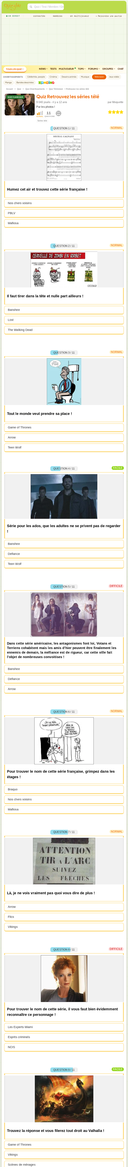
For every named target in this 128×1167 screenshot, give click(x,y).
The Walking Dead (20, 330)
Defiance (14, 554)
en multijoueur (79, 16)
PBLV (11, 213)
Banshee (14, 310)
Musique (85, 76)
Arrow (12, 437)
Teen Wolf (14, 447)
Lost (11, 320)
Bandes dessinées (25, 82)
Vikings (13, 926)
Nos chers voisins (20, 203)
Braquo (13, 789)
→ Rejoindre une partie (109, 16)
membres (57, 16)
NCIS (11, 1047)
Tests (53, 68)
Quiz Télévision (56, 89)
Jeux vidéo (114, 76)
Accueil (9, 89)
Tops (81, 68)
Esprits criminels (19, 1037)
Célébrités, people (36, 76)
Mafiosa (13, 223)
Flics (11, 916)
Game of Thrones (20, 427)
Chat (121, 68)
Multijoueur (66, 68)
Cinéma (53, 76)
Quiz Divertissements (35, 89)
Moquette (117, 102)
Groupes (108, 68)
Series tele (42, 121)
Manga (8, 82)
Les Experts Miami (20, 1027)
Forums (93, 68)
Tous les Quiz (14, 69)
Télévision (99, 76)
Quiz (19, 89)
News (42, 68)
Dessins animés (69, 76)
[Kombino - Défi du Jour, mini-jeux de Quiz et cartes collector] (45, 82)
